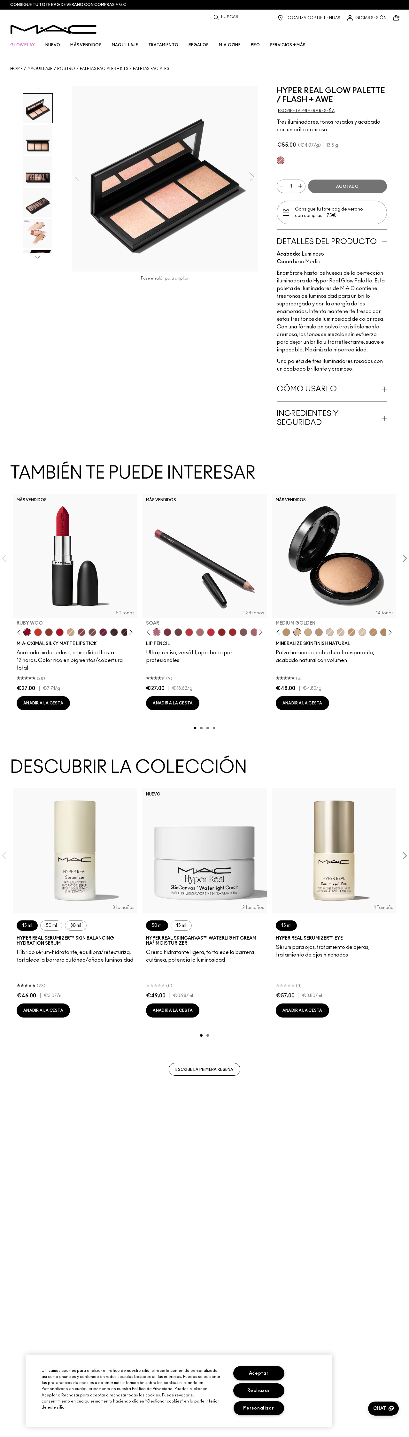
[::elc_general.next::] (130, 632)
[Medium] (340, 632)
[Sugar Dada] (49, 632)
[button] (383, 1408)
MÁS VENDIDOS (86, 45)
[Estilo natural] (70, 632)
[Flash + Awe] (280, 160)
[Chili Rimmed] (222, 632)
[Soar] (92, 632)
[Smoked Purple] (125, 632)
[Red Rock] (60, 632)
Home (16, 69)
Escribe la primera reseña (204, 1070)
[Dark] (351, 632)
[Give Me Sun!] (286, 632)
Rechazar (258, 1390)
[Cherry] (189, 632)
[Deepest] (384, 632)
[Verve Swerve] (81, 632)
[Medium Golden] (297, 632)
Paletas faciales (151, 69)
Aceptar (259, 1373)
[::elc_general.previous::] (20, 632)
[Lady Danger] (38, 632)
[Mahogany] (243, 632)
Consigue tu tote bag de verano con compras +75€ (68, 5)
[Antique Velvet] (114, 632)
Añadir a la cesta (43, 703)
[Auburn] (200, 632)
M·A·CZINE (230, 45)
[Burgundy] (178, 632)
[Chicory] (254, 632)
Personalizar (258, 1408)
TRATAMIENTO (163, 45)
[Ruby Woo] (27, 632)
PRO (255, 45)
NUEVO (52, 45)
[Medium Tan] (308, 632)
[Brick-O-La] (167, 632)
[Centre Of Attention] (232, 632)
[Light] (330, 632)
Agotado (347, 186)
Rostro (66, 69)
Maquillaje (40, 69)
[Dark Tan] (373, 632)
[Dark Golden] (319, 632)
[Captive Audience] (103, 632)
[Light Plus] (362, 632)
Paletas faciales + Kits (104, 69)
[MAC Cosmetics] (53, 29)
